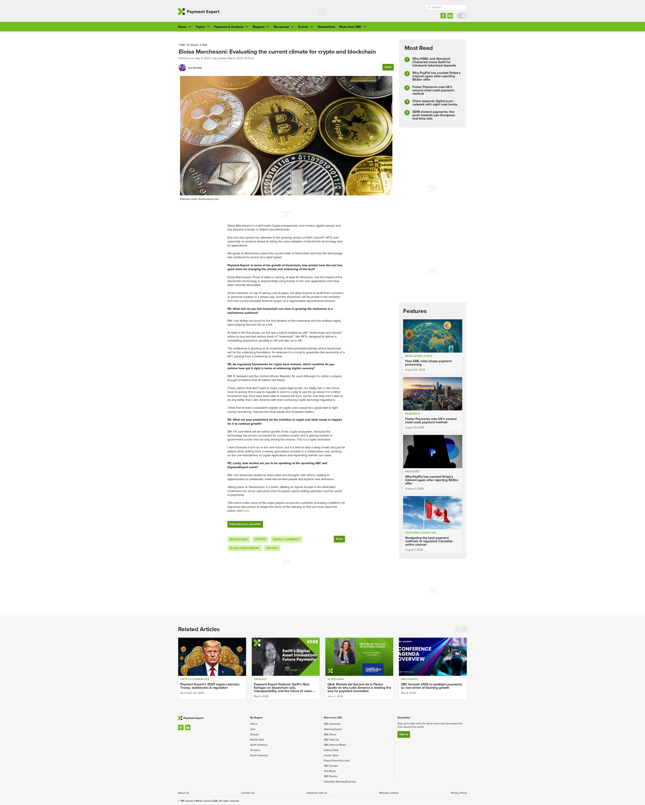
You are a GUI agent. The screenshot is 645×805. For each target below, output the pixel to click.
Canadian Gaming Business (340, 781)
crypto (260, 539)
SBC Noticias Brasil (335, 745)
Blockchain (239, 539)
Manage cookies (388, 793)
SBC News (330, 734)
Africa (253, 724)
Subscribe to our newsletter (245, 524)
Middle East (257, 740)
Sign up (403, 734)
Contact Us (247, 793)
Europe (254, 734)
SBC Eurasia (331, 766)
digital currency (286, 539)
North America (258, 745)
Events (303, 26)
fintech (272, 548)
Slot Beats (330, 771)
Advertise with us (317, 793)
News (182, 26)
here (246, 511)
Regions (259, 26)
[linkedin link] (450, 15)
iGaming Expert (333, 729)
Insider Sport (331, 755)
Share (388, 67)
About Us (183, 793)
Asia (252, 729)
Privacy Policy (459, 793)
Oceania (255, 750)
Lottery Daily (331, 750)
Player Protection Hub (336, 760)
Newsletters (326, 26)
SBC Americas (332, 724)
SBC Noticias (331, 740)
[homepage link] (198, 11)
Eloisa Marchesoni (244, 548)
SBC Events (330, 776)
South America (259, 755)
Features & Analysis (229, 26)
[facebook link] (443, 15)
